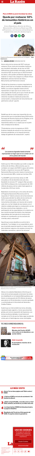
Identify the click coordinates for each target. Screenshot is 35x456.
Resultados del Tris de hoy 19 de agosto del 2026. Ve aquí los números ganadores (17, 413)
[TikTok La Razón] (25, 451)
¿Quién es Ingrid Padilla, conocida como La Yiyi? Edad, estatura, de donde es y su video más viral (19, 402)
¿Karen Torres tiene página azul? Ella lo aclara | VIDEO (18, 392)
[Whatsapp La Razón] (19, 35)
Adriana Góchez (9, 61)
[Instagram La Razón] (22, 451)
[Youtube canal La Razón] (28, 451)
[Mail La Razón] (22, 35)
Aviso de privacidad (23, 445)
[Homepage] (17, 1)
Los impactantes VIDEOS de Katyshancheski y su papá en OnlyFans (18, 407)
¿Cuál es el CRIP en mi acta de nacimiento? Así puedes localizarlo (18, 397)
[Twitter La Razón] (15, 35)
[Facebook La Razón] (12, 35)
